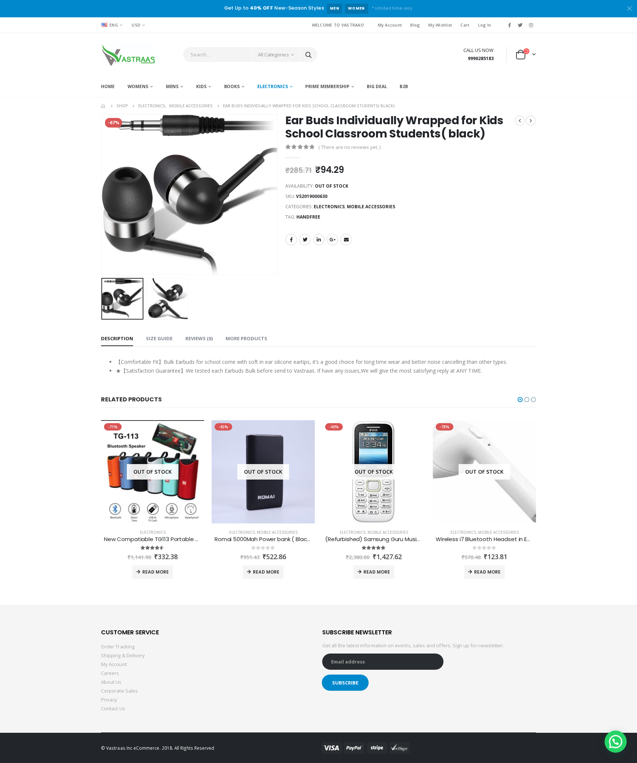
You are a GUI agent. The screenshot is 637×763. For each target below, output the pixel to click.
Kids (201, 86)
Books (232, 86)
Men (334, 8)
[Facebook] (509, 25)
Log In (484, 25)
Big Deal (377, 86)
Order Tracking (118, 646)
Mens (172, 86)
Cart (464, 25)
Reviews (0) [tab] (199, 338)
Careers (110, 673)
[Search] (308, 54)
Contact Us (113, 708)
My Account (390, 25)
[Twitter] (520, 25)
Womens (138, 86)
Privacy (109, 699)
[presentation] (102, 194)
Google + (332, 239)
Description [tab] (117, 338)
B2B (404, 86)
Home (108, 86)
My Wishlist (440, 25)
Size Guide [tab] (159, 338)
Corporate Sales (119, 690)
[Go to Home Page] (103, 105)
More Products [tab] (246, 338)
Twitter (305, 239)
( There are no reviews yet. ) (349, 147)
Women (356, 8)
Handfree (308, 217)
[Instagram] (531, 25)
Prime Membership (327, 86)
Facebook (291, 239)
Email (346, 239)
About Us (111, 682)
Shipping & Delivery (123, 655)
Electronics (272, 86)
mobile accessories (371, 206)
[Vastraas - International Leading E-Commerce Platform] (128, 54)
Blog (415, 25)
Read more (155, 572)
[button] (520, 399)
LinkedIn (319, 239)
